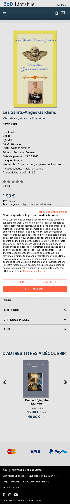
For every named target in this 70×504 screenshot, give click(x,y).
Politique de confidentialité (52, 211)
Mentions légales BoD (34, 271)
